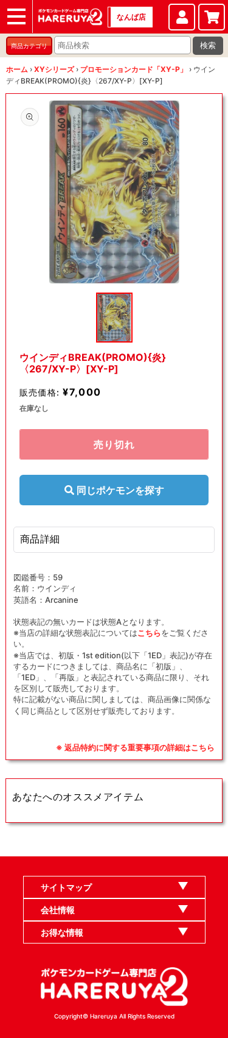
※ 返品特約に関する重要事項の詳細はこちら (135, 747)
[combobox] (122, 45)
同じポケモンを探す (119, 490)
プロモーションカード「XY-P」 (133, 69)
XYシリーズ (54, 69)
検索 (208, 45)
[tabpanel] (114, 192)
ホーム (17, 69)
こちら (149, 633)
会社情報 (58, 910)
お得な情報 (62, 932)
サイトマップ (66, 887)
